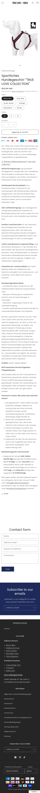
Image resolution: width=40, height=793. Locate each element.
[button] (2, 3)
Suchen (7, 629)
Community (8, 713)
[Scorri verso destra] (24, 65)
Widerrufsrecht (10, 731)
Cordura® (10, 668)
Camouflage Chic (13, 665)
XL (18, 116)
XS (5, 116)
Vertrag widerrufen (11, 727)
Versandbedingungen (12, 722)
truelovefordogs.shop (17, 488)
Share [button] (6, 494)
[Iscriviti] (33, 607)
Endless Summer (12, 648)
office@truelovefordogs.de (17, 483)
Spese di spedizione (18, 91)
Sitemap (7, 736)
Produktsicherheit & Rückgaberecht (18, 718)
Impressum (8, 703)
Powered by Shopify (27, 789)
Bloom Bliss (10, 645)
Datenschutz (9, 699)
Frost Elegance (12, 656)
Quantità (5, 121)
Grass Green (9, 103)
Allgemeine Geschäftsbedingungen (17, 694)
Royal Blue (8, 108)
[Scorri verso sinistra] (15, 65)
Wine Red (20, 98)
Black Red (7, 98)
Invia (8, 569)
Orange (22, 103)
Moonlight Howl (12, 653)
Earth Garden (11, 651)
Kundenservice (9, 708)
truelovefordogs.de (16, 789)
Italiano (29, 771)
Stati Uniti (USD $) (12, 771)
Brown (19, 108)
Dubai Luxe (10, 671)
